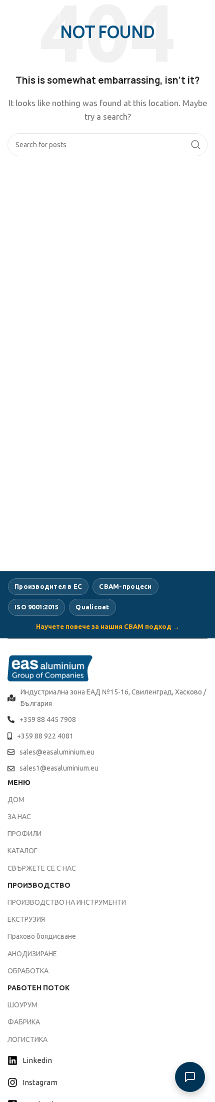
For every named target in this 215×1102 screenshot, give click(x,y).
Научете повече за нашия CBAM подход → (108, 626)
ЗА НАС (19, 817)
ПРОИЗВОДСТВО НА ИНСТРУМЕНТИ (67, 902)
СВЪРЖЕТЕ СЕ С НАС (42, 868)
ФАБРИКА (24, 1022)
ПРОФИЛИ (25, 834)
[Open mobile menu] (202, 15)
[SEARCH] (196, 144)
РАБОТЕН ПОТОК (39, 988)
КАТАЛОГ (23, 851)
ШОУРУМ (23, 1005)
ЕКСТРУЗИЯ (26, 919)
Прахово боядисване (42, 936)
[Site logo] (35, 14)
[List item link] (108, 697)
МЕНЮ (19, 783)
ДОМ (16, 800)
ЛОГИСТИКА (28, 1039)
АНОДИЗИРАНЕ (32, 954)
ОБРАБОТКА (28, 971)
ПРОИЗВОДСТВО (39, 885)
